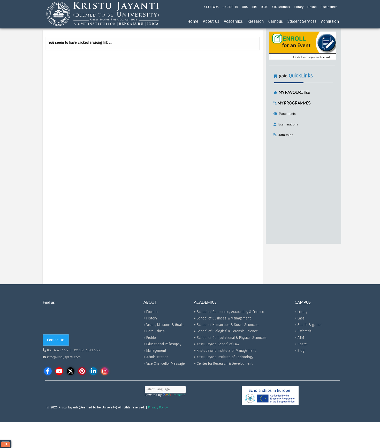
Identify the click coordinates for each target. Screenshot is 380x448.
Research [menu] (255, 21)
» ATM (299, 337)
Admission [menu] (330, 21)
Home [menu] (192, 21)
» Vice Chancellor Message (164, 363)
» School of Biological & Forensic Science (226, 331)
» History (150, 318)
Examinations (287, 124)
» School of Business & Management (222, 318)
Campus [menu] (275, 21)
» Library (301, 312)
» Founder (150, 312)
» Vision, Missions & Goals (163, 325)
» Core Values (154, 331)
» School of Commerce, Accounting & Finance (229, 312)
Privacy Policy (158, 407)
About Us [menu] (211, 21)
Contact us (56, 340)
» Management (154, 350)
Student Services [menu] (301, 21)
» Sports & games (308, 325)
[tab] (302, 104)
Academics (233, 21)
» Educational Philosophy (162, 344)
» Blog (299, 350)
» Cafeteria (303, 331)
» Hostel (301, 344)
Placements (286, 114)
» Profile (149, 337)
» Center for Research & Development (223, 363)
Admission (284, 135)
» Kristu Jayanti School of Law (216, 344)
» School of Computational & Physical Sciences (230, 337)
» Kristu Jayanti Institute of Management (225, 350)
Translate (178, 395)
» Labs (300, 318)
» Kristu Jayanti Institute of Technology (223, 357)
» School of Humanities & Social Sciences (226, 325)
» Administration (155, 357)
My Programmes (293, 103)
